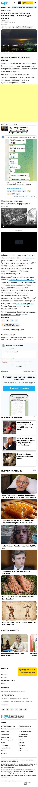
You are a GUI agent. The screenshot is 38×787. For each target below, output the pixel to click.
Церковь (3, 751)
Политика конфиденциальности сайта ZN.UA (12, 781)
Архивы (3, 672)
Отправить (19, 366)
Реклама (4, 677)
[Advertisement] (19, 103)
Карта (3, 683)
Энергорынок (5, 734)
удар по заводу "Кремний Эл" (21, 279)
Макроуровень (5, 731)
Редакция (4, 675)
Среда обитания (6, 748)
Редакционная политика (8, 680)
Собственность (23, 751)
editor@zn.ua (28, 701)
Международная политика (9, 729)
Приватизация (5, 737)
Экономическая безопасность (23, 735)
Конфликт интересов (25, 731)
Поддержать (28, 3)
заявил (29, 258)
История (21, 742)
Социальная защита (25, 726)
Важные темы (5, 7)
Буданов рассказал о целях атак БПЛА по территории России (19, 130)
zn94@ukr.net (24, 698)
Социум (21, 740)
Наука (3, 742)
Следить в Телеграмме (20, 388)
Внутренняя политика (8, 726)
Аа (19, 3)
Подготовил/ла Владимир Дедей (13, 329)
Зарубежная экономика (26, 729)
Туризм (21, 748)
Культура (4, 753)
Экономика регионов (7, 740)
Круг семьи (22, 745)
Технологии (4, 745)
